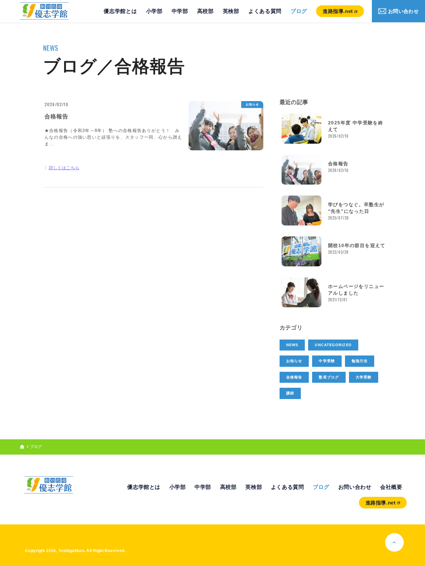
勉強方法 (360, 361)
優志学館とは (120, 11)
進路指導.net (338, 11)
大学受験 (364, 377)
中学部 (180, 11)
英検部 (231, 11)
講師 (290, 393)
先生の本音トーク (119, 45)
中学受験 (327, 361)
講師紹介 (118, 27)
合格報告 (294, 377)
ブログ (299, 11)
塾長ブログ (329, 377)
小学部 (154, 11)
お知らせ (252, 104)
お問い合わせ (403, 11)
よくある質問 (265, 11)
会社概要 (391, 487)
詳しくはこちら (64, 167)
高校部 (205, 11)
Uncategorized (333, 345)
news (292, 345)
